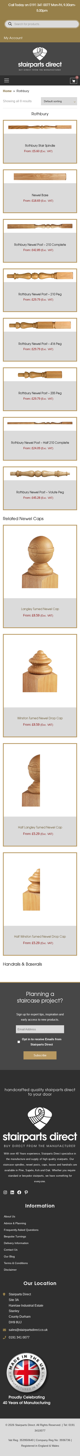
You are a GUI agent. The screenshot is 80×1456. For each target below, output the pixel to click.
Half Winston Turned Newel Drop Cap (40, 936)
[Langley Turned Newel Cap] (40, 561)
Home (7, 91)
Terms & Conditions (16, 1263)
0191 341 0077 (40, 4)
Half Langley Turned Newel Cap (40, 827)
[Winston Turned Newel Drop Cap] (40, 670)
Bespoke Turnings (15, 1236)
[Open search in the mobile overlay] (42, 24)
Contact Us (10, 1249)
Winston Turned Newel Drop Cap (40, 718)
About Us (9, 1216)
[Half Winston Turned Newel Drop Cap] (40, 889)
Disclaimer (10, 1269)
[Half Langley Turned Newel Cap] (40, 780)
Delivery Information (16, 1243)
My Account (13, 37)
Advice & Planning (15, 1223)
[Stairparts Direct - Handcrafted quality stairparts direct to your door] (40, 58)
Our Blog (9, 1256)
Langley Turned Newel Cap (40, 609)
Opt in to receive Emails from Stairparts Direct (41, 1042)
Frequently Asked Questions (21, 1229)
